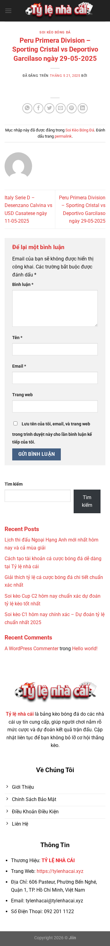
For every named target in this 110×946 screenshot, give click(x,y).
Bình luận (22, 284)
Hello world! (84, 648)
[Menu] (8, 10)
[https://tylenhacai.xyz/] (58, 11)
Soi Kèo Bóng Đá (54, 32)
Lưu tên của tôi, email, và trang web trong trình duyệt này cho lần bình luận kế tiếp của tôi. (52, 433)
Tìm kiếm (14, 484)
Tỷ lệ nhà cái (20, 714)
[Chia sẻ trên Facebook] (38, 108)
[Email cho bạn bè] (61, 108)
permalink (63, 136)
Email (19, 366)
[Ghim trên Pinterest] (72, 108)
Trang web (22, 394)
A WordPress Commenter (31, 648)
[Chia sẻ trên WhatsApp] (27, 108)
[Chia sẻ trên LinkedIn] (83, 108)
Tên (17, 337)
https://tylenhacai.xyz (60, 871)
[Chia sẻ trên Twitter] (49, 108)
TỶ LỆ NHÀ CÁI (58, 860)
